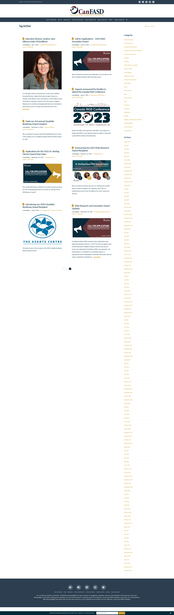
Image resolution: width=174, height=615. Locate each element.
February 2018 (127, 512)
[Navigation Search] (127, 19)
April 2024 (126, 243)
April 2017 (126, 541)
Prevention (127, 108)
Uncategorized (97, 154)
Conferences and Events (97, 95)
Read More (26, 109)
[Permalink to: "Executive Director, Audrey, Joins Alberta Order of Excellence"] (42, 70)
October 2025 (127, 178)
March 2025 (127, 203)
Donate (108, 592)
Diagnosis (126, 58)
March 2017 (127, 545)
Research (70, 592)
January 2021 (127, 385)
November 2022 (128, 305)
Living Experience (90, 592)
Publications (127, 112)
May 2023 (126, 283)
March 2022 (127, 334)
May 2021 (126, 371)
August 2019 (127, 447)
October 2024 (127, 222)
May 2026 (126, 153)
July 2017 (126, 530)
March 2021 (127, 378)
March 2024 (127, 247)
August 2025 (127, 185)
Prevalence (127, 105)
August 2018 (127, 490)
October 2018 (127, 483)
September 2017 (128, 523)
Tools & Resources (79, 592)
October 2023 (127, 265)
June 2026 (126, 149)
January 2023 (127, 298)
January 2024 (127, 254)
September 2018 (128, 487)
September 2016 (128, 552)
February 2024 (127, 251)
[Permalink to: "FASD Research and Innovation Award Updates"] (92, 227)
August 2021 (127, 360)
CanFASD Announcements (47, 45)
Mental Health (127, 90)
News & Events (100, 592)
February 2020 (127, 425)
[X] (143, 2)
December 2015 (128, 567)
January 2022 (127, 341)
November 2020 (128, 392)
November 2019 (128, 436)
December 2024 (128, 214)
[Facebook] (139, 2)
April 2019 (126, 461)
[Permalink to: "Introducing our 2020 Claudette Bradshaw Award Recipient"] (42, 229)
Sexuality (126, 116)
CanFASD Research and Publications (133, 50)
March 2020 (127, 421)
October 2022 (127, 309)
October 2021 (127, 352)
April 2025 (126, 200)
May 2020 (126, 414)
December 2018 (128, 476)
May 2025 (126, 196)
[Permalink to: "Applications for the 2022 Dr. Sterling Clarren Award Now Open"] (42, 173)
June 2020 (126, 410)
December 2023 (128, 258)
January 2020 (127, 429)
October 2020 (127, 396)
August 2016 (127, 556)
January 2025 (127, 211)
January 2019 (127, 472)
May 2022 (126, 327)
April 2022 (126, 331)
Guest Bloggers (128, 72)
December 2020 (128, 389)
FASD (65, 592)
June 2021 (126, 367)
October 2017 (127, 520)
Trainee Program (128, 127)
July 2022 (126, 320)
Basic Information (128, 43)
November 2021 (128, 349)
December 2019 (128, 432)
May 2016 (126, 559)
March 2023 (127, 291)
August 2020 (127, 403)
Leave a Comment (28, 47)
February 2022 (127, 338)
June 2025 (126, 192)
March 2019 (127, 465)
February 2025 (127, 207)
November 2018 (128, 480)
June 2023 (126, 280)
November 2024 (128, 218)
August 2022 (127, 316)
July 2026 (126, 145)
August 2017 (127, 527)
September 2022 (128, 312)
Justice (125, 87)
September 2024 (128, 225)
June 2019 (126, 454)
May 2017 (126, 538)
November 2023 (128, 262)
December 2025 (128, 171)
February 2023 (127, 294)
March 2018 (127, 509)
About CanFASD (58, 592)
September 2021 (128, 356)
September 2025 (128, 182)
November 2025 (128, 174)
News (125, 94)
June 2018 (126, 498)
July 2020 (126, 407)
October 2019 (127, 440)
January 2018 (127, 516)
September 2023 (128, 269)
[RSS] (153, 2)
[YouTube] (150, 2)
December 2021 (128, 345)
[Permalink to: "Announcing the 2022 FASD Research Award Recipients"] (92, 171)
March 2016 (127, 563)
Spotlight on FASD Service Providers (133, 119)
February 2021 (127, 381)
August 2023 (127, 272)
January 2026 (127, 167)
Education (126, 61)
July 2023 (126, 276)
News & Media (49, 127)
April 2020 (126, 418)
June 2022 (126, 323)
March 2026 (127, 160)
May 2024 (126, 240)
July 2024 (126, 232)
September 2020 (128, 400)
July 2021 (126, 363)
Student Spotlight (128, 123)
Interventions (127, 83)
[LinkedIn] (146, 2)
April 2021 (126, 374)
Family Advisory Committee (131, 65)
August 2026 (127, 142)
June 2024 (126, 236)
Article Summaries (128, 40)
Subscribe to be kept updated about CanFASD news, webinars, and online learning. (72, 613)
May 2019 (126, 458)
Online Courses (115, 592)
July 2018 (126, 494)
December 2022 (128, 302)
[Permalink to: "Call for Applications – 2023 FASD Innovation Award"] (92, 60)
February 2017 (127, 549)
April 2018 (126, 505)
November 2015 (128, 570)
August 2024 (127, 229)
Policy (125, 101)
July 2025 (126, 189)
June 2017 (126, 534)
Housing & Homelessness (130, 79)
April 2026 (126, 156)
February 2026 (127, 163)
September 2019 (128, 443)
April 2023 (126, 287)
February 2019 (127, 469)
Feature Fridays (128, 69)
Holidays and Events (129, 76)
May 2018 (126, 501)
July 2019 (126, 450)
